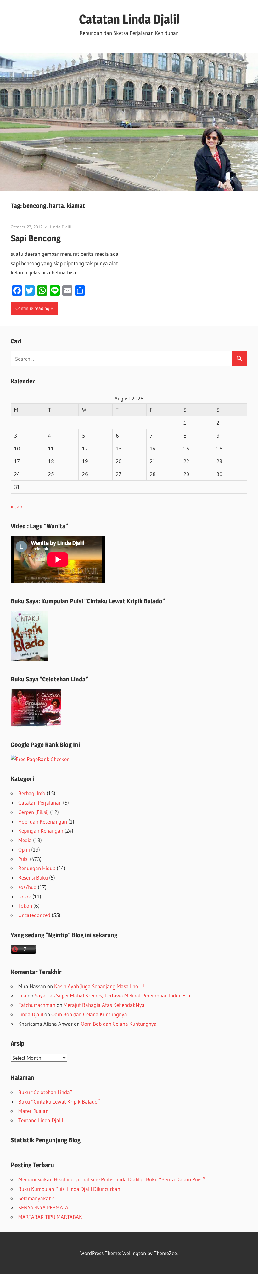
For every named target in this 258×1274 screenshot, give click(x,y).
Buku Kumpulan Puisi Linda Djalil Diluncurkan (69, 1188)
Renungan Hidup (36, 868)
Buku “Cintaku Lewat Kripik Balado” (59, 1101)
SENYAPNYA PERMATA (43, 1207)
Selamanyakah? (36, 1198)
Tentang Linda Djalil (40, 1120)
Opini (24, 849)
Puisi (23, 859)
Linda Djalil (60, 227)
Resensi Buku (33, 877)
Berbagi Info (31, 793)
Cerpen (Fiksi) (33, 812)
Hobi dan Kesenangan (42, 821)
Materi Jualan (33, 1111)
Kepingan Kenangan (40, 830)
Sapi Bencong (36, 238)
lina (22, 995)
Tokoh (25, 905)
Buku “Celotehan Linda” (45, 1092)
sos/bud (27, 887)
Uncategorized (34, 915)
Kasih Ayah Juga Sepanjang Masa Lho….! (99, 986)
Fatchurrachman (36, 1004)
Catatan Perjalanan (40, 802)
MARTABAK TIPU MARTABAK (50, 1217)
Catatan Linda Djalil (129, 19)
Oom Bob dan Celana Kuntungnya (89, 1014)
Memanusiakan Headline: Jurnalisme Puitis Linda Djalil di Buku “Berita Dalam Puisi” (111, 1179)
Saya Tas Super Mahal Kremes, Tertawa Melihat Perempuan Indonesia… (114, 995)
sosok (24, 896)
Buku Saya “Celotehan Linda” (49, 679)
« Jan (16, 506)
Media (25, 840)
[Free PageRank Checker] (40, 759)
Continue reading (32, 308)
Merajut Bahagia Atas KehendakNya (104, 1004)
